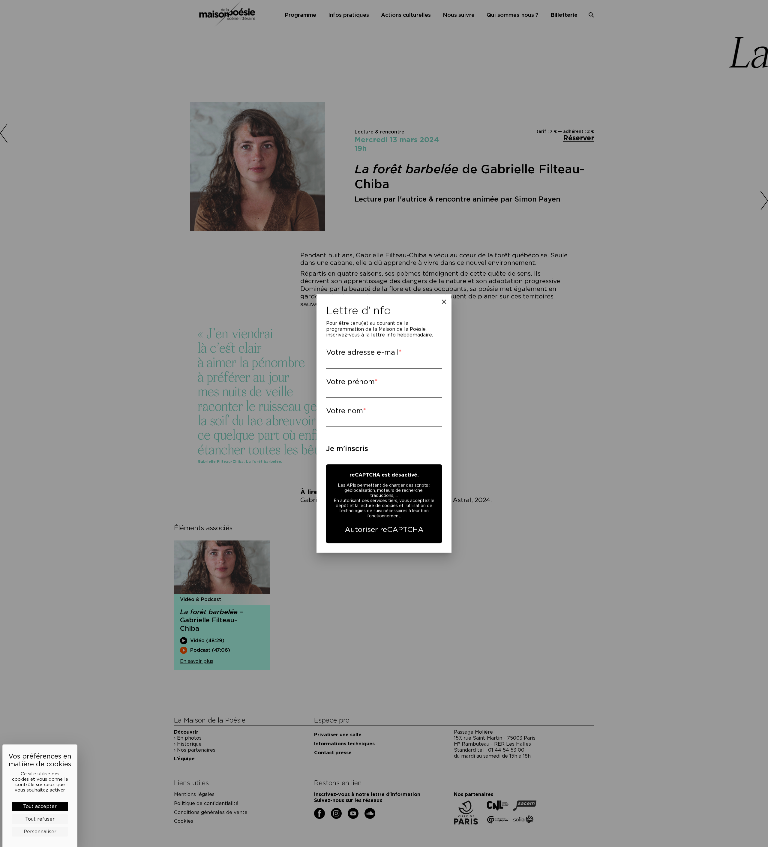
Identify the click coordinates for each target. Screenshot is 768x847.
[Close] (444, 301)
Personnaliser (40, 831)
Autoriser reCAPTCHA (384, 529)
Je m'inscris (347, 448)
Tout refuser (40, 819)
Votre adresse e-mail (362, 352)
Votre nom (344, 410)
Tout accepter (40, 806)
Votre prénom (350, 381)
